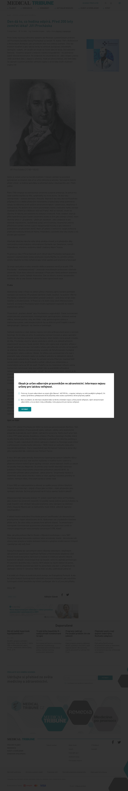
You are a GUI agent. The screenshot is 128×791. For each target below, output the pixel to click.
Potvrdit (25, 409)
